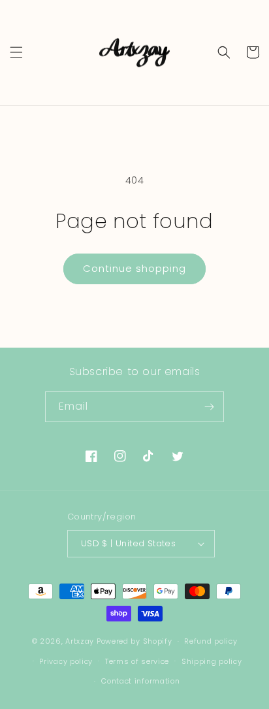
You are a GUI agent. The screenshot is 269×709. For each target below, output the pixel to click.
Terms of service (137, 661)
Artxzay (79, 641)
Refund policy (210, 641)
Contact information (140, 681)
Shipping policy (212, 661)
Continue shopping (134, 268)
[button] (16, 52)
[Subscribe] (209, 406)
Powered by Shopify (134, 641)
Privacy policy (66, 661)
